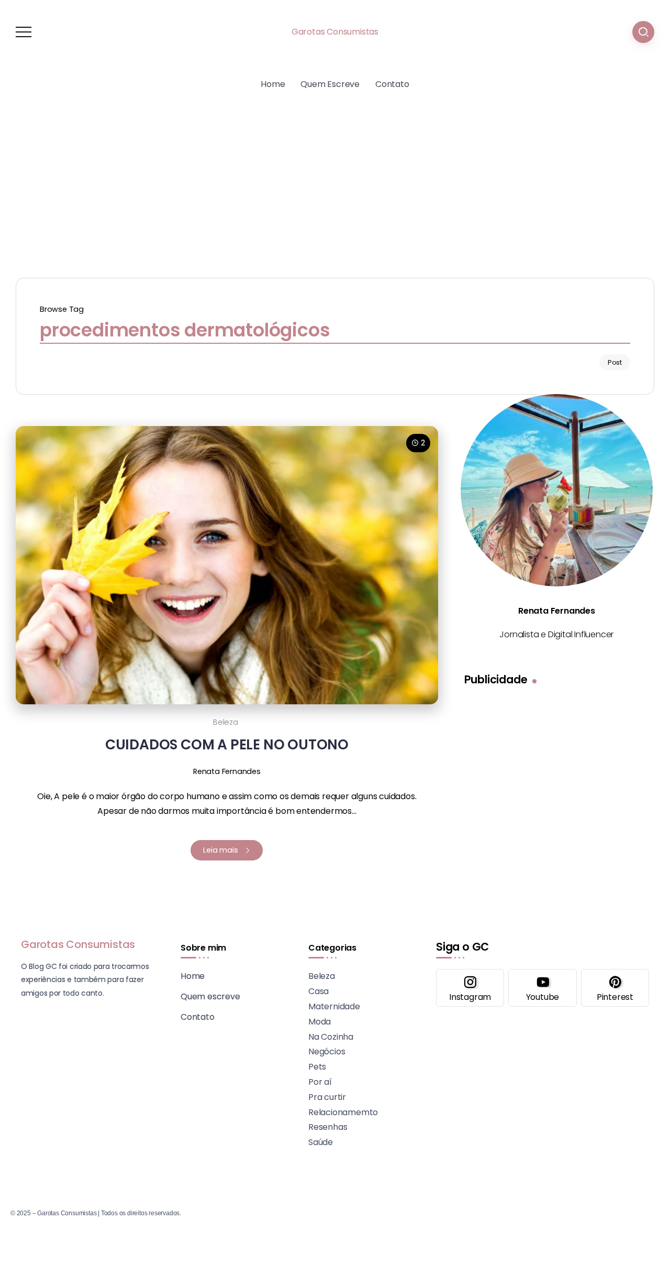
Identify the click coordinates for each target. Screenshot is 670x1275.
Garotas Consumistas (335, 32)
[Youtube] (542, 987)
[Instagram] (470, 987)
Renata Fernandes (227, 771)
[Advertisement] (335, 183)
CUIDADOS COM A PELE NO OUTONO (227, 744)
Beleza (225, 722)
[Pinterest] (615, 987)
